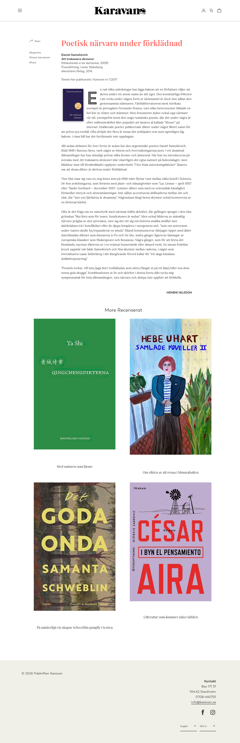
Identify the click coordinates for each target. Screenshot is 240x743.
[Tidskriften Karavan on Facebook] (203, 712)
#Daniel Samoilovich (39, 57)
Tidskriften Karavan (48, 673)
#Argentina (35, 52)
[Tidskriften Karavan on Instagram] (212, 712)
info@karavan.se (203, 702)
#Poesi (32, 62)
